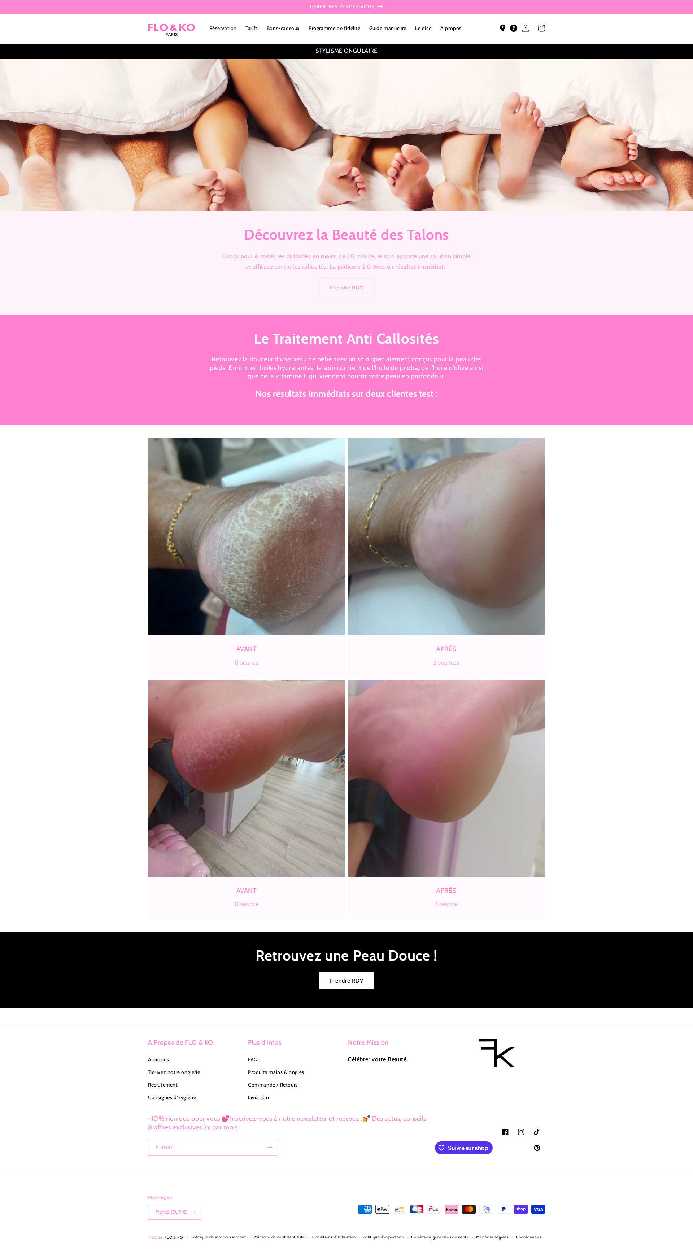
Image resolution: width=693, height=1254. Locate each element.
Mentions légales (492, 1237)
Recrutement (163, 1084)
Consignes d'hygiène (172, 1097)
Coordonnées (528, 1237)
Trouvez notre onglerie (174, 1072)
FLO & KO (174, 1237)
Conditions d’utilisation (334, 1237)
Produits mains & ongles (276, 1072)
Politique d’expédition (383, 1237)
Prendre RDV (346, 287)
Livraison (258, 1097)
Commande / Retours (273, 1084)
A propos (158, 1059)
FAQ (253, 1059)
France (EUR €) (172, 1212)
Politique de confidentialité (279, 1237)
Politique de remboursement (218, 1237)
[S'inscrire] (270, 1147)
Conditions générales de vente (440, 1237)
